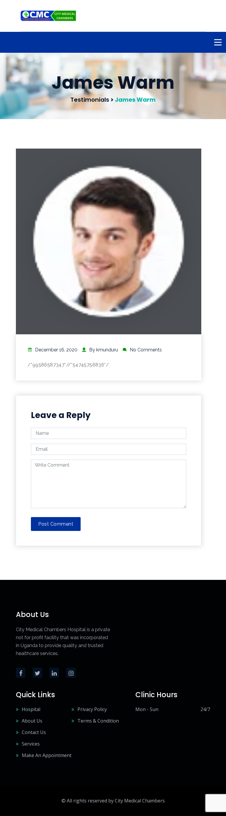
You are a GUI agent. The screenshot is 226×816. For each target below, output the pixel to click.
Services (31, 744)
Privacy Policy (92, 709)
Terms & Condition (98, 721)
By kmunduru (103, 350)
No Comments (146, 350)
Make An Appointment (47, 755)
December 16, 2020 (56, 350)
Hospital (31, 709)
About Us (32, 721)
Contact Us (34, 732)
